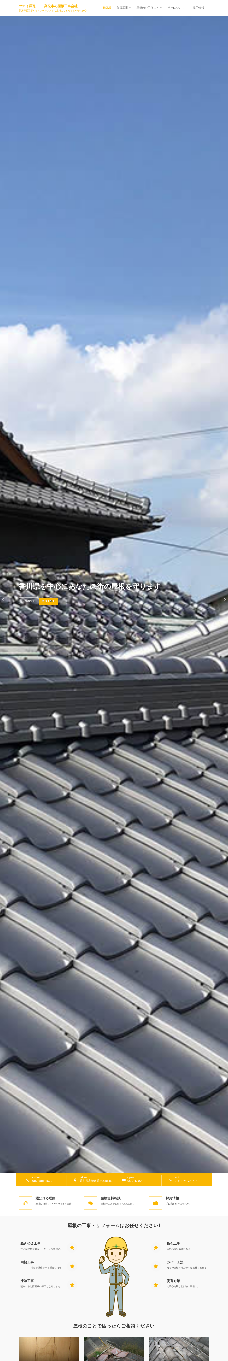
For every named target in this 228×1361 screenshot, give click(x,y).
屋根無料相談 (111, 1198)
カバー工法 (175, 1262)
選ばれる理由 (46, 1198)
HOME (107, 8)
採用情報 (198, 8)
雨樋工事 (27, 1262)
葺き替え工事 (31, 1243)
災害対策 (173, 1280)
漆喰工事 (27, 1280)
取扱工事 (47, 601)
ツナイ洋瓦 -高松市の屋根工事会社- (49, 6)
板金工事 (173, 1243)
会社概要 (27, 601)
